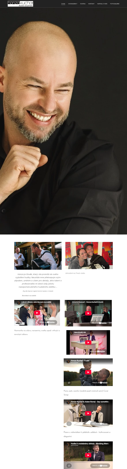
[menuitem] (64, 3)
